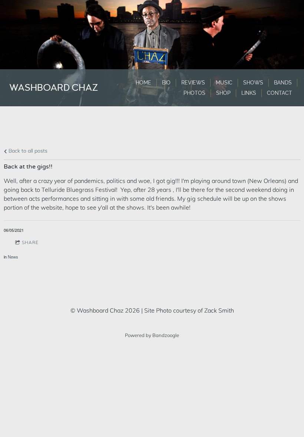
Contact (279, 93)
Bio (166, 83)
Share (30, 242)
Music (224, 83)
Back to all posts (27, 150)
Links (248, 93)
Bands (283, 83)
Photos (194, 93)
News (13, 257)
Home (143, 83)
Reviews (193, 83)
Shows (253, 83)
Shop (223, 93)
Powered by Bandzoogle (152, 335)
